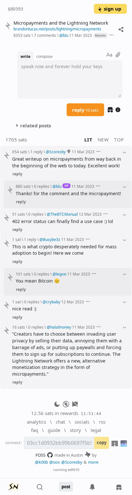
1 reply (36, 151)
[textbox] (70, 79)
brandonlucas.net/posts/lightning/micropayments (57, 28)
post (66, 487)
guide (54, 430)
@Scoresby (71, 462)
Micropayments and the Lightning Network (60, 23)
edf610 (73, 469)
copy (101, 442)
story (75, 430)
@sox (54, 462)
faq (34, 430)
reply (85, 110)
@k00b (41, 462)
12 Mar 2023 (90, 214)
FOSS (40, 455)
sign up (112, 8)
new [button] (103, 139)
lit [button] (88, 139)
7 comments (45, 35)
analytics (36, 422)
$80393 (15, 9)
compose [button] (44, 56)
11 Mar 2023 (80, 35)
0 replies (41, 186)
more (93, 462)
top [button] (119, 139)
